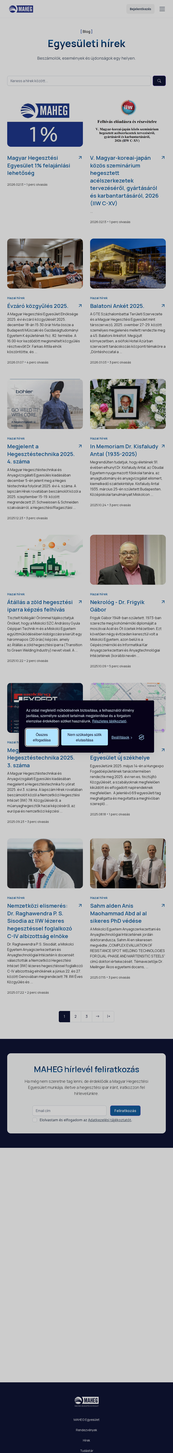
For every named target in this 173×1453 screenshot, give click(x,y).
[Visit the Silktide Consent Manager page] (141, 737)
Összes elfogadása (42, 737)
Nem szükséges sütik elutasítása (85, 737)
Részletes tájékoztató (109, 721)
